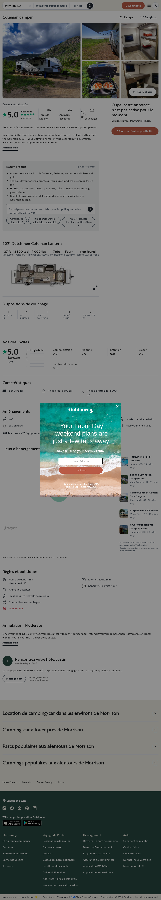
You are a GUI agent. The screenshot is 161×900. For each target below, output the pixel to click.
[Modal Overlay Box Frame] (80, 450)
